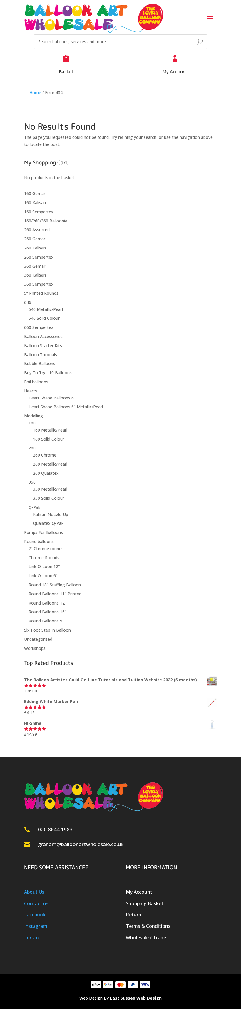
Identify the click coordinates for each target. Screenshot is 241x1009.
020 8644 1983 (55, 829)
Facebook (35, 914)
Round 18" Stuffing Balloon (55, 584)
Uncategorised (38, 639)
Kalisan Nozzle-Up (50, 514)
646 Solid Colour (44, 318)
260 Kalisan (35, 248)
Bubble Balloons (39, 363)
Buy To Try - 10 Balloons (48, 372)
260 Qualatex (46, 473)
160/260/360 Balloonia (45, 221)
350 (32, 482)
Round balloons (39, 541)
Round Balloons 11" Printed (55, 594)
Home (35, 92)
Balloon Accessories (43, 336)
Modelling (33, 416)
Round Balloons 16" (47, 612)
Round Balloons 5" (46, 621)
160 (32, 423)
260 (32, 448)
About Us (34, 892)
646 (27, 302)
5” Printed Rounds (41, 293)
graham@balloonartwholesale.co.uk (80, 844)
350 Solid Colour (48, 498)
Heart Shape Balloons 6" (52, 398)
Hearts (30, 391)
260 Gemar (34, 239)
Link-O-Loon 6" (43, 575)
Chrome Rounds (44, 557)
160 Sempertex (38, 211)
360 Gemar (34, 266)
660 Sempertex (38, 327)
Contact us (36, 903)
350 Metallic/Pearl (50, 489)
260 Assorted (37, 229)
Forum (31, 937)
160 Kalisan (35, 202)
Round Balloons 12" (47, 603)
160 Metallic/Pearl (50, 430)
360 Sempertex (38, 284)
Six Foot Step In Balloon (47, 630)
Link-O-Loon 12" (44, 566)
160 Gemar (34, 193)
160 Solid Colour (48, 439)
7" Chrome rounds (46, 548)
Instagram (35, 926)
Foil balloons (36, 381)
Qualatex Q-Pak (48, 523)
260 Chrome (44, 455)
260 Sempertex (38, 257)
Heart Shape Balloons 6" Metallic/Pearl (66, 406)
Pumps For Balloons (43, 532)
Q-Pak (34, 507)
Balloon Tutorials (40, 354)
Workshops (35, 648)
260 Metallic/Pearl (50, 464)
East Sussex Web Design (136, 998)
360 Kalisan (35, 275)
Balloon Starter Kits (43, 345)
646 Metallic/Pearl (46, 309)
